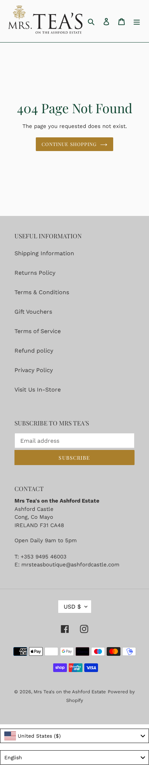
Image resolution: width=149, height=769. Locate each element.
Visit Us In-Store (37, 389)
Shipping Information (44, 253)
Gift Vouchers (33, 311)
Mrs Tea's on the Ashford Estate (70, 691)
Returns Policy (34, 272)
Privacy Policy (33, 370)
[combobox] (74, 736)
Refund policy (33, 350)
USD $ (72, 606)
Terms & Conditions (41, 292)
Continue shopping (69, 144)
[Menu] (136, 21)
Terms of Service (37, 331)
